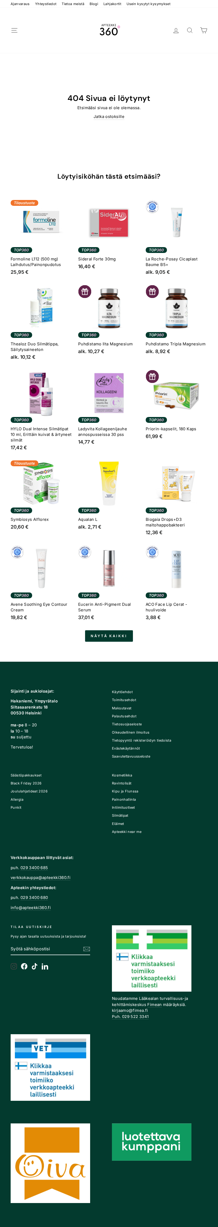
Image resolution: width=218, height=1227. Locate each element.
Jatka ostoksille (109, 116)
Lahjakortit (112, 4)
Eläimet (118, 824)
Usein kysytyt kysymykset (148, 4)
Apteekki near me (126, 832)
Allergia (17, 799)
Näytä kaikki (109, 636)
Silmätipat (120, 815)
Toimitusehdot (124, 700)
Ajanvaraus (20, 4)
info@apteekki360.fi (31, 907)
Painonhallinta (124, 799)
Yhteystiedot (46, 4)
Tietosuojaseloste (127, 724)
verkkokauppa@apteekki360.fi (40, 877)
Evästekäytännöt (126, 748)
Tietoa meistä (73, 4)
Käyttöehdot (122, 692)
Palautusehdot (124, 716)
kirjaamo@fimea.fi (130, 1010)
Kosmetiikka (122, 775)
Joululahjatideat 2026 (29, 791)
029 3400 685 (34, 867)
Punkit (16, 807)
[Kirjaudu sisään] (176, 30)
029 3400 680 (34, 897)
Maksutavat (122, 708)
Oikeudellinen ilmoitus (130, 732)
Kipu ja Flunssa (125, 791)
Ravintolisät (122, 783)
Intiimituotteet (123, 807)
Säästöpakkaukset (26, 775)
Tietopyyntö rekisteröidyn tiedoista (141, 740)
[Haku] (190, 30)
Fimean (154, 1004)
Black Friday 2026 (26, 783)
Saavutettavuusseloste (131, 756)
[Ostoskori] (204, 30)
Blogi (94, 4)
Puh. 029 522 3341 (130, 1016)
